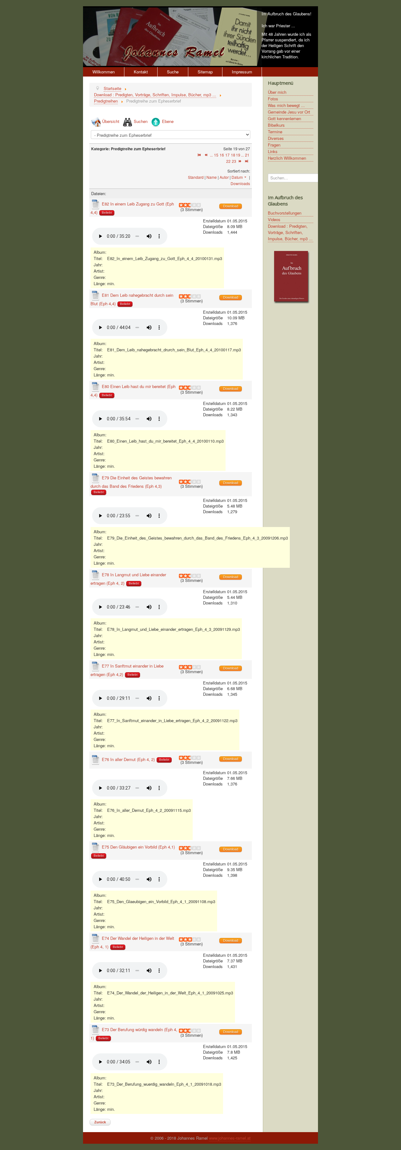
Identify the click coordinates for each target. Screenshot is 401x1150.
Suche (173, 72)
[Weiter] (240, 161)
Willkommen (103, 72)
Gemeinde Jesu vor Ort (289, 112)
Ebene (168, 121)
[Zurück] (206, 155)
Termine (275, 132)
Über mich (277, 92)
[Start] (199, 155)
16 (222, 154)
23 (234, 161)
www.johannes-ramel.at (230, 1138)
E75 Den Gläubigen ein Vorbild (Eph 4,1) (138, 847)
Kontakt (141, 72)
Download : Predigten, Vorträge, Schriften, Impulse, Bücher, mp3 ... (290, 232)
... (211, 154)
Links (273, 151)
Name (211, 177)
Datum (237, 177)
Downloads (240, 183)
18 (233, 154)
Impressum (242, 72)
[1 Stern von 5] (181, 205)
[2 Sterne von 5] (183, 205)
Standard (196, 177)
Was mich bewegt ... (286, 105)
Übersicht (110, 121)
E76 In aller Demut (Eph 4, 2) (128, 759)
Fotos (273, 99)
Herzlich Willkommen (287, 158)
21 (247, 154)
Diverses (276, 138)
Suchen (141, 121)
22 (228, 161)
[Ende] (246, 161)
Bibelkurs (276, 125)
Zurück (100, 1122)
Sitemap (205, 72)
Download (230, 206)
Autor (224, 177)
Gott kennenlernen (284, 118)
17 (227, 154)
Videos (274, 219)
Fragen (274, 145)
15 (216, 154)
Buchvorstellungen (284, 213)
